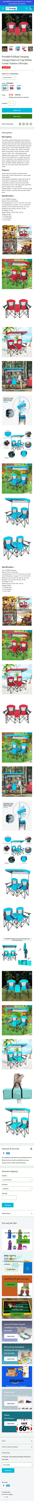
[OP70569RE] (12, 88)
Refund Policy (6, 1213)
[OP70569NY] (5, 88)
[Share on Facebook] (20, 123)
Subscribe (8, 1470)
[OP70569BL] (19, 88)
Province (4, 1184)
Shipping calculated (15, 97)
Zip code (4, 1193)
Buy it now (17, 116)
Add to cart (17, 110)
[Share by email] (30, 123)
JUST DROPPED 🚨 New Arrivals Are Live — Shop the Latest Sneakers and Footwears (17, 3)
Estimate (8, 1205)
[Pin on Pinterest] (23, 123)
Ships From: (10, 74)
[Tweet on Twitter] (27, 123)
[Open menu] (3, 8)
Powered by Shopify (7, 1494)
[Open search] (27, 8)
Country (4, 1175)
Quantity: (5, 103)
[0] (30, 8)
